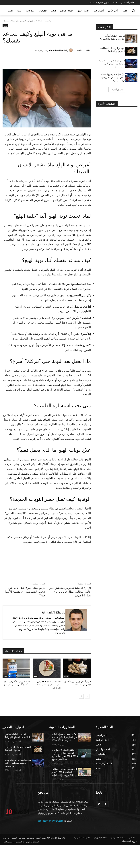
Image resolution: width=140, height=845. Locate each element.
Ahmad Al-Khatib (57, 50)
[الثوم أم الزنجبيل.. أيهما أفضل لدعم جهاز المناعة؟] (77, 668)
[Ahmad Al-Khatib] (71, 50)
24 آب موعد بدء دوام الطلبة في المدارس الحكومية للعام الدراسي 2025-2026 (64, 737)
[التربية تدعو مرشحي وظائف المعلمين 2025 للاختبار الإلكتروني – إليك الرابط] (84, 772)
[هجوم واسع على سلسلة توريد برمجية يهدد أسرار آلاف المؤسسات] (131, 63)
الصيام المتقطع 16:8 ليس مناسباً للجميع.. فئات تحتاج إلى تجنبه (48, 684)
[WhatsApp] (50, 59)
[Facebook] (66, 59)
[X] (58, 59)
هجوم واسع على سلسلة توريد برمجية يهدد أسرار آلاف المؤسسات (112, 63)
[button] (133, 11)
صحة (40, 20)
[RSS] (99, 804)
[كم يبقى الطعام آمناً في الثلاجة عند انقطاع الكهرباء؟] (131, 38)
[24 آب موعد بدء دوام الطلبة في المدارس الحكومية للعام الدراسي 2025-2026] (84, 737)
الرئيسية (48, 20)
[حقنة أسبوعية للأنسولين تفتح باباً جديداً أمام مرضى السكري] (16, 668)
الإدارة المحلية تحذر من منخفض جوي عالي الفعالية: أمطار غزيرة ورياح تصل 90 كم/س (70, 591)
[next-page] (81, 696)
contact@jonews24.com (50, 820)
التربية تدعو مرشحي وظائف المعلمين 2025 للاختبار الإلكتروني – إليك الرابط (64, 772)
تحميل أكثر (118, 89)
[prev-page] (87, 696)
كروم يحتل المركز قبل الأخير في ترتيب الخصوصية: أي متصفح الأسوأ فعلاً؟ (25, 591)
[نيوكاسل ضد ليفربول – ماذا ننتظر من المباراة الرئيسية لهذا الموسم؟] (131, 77)
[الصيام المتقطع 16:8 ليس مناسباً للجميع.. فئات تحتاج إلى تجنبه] (46, 668)
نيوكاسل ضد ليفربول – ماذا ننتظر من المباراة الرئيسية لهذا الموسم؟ (112, 77)
